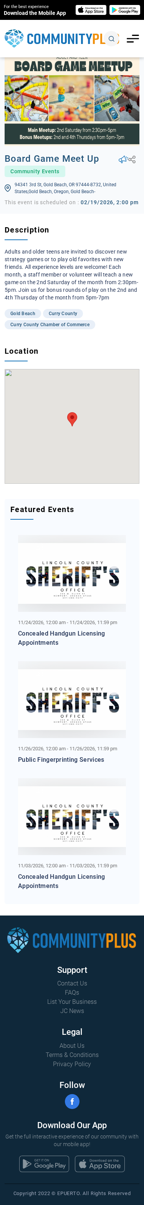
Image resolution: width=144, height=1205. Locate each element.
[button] (72, 419)
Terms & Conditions (72, 1055)
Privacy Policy (72, 1064)
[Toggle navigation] (132, 39)
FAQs (72, 992)
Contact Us (72, 983)
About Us (72, 1045)
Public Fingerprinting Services (61, 759)
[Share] (132, 159)
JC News (72, 1011)
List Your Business (72, 1001)
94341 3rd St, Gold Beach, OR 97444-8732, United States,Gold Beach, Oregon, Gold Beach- (65, 188)
